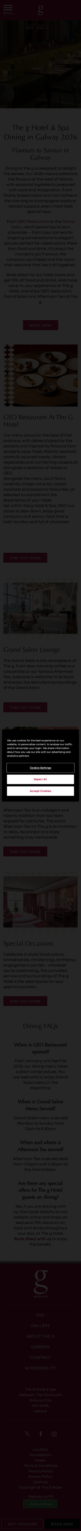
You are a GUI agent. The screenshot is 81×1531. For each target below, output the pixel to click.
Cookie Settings (40, 768)
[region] (40, 765)
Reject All (40, 779)
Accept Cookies (40, 791)
